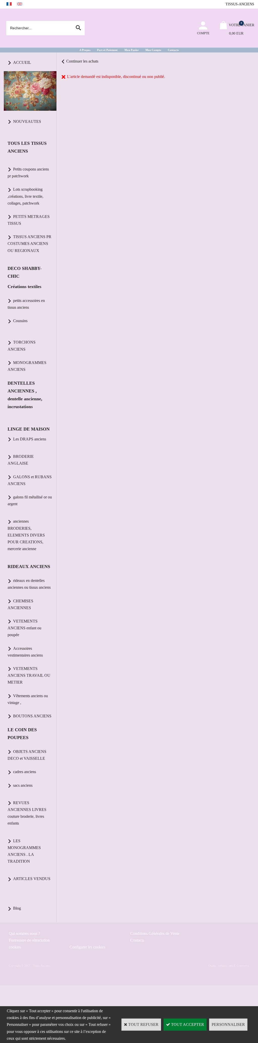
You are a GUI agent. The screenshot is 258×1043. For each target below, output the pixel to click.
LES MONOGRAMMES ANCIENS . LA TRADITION (24, 851)
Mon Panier (131, 49)
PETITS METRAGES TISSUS (29, 219)
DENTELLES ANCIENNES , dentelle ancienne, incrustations (25, 395)
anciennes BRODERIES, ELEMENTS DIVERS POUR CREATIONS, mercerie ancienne (26, 535)
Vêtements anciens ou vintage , (28, 699)
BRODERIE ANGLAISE (21, 459)
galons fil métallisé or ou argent (30, 500)
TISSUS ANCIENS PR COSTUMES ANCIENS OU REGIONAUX (29, 243)
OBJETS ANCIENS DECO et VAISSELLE (27, 754)
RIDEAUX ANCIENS (29, 566)
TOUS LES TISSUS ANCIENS (27, 147)
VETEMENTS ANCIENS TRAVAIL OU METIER (29, 675)
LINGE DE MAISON (29, 429)
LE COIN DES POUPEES (22, 733)
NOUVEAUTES (27, 121)
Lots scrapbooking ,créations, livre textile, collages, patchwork (25, 196)
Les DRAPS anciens (29, 439)
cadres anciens (24, 772)
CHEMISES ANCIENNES (20, 604)
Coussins (20, 321)
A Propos (84, 49)
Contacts (173, 49)
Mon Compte (153, 49)
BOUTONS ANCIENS (32, 716)
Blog (17, 908)
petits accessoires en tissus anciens (26, 303)
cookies (15, 947)
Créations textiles (24, 286)
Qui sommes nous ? (24, 933)
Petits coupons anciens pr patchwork (28, 172)
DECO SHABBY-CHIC (25, 272)
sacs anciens (23, 785)
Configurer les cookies (87, 947)
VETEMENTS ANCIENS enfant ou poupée (24, 628)
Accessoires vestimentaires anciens (25, 651)
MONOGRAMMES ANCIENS (27, 366)
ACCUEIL (22, 62)
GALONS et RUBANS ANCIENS (30, 480)
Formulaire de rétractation (29, 940)
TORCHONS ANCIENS (22, 345)
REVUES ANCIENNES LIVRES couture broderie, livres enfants (27, 813)
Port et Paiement (107, 49)
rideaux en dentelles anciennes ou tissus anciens (29, 583)
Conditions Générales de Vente (154, 933)
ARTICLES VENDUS (31, 879)
